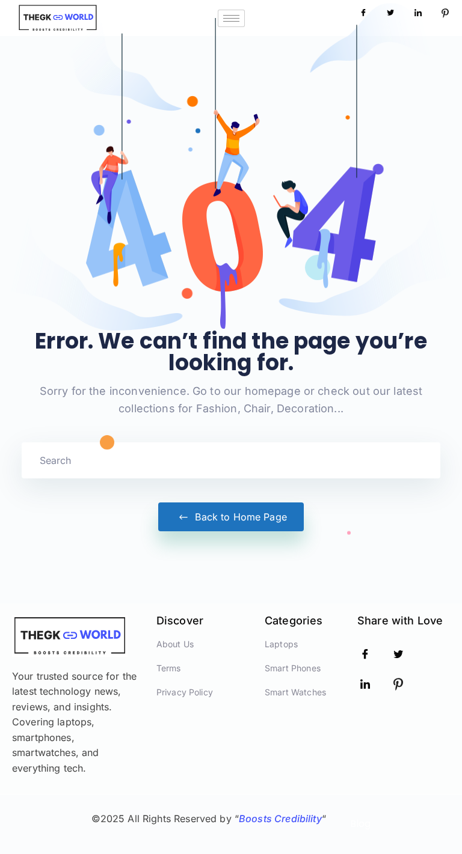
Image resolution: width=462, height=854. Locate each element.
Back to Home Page (239, 517)
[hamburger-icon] (231, 18)
